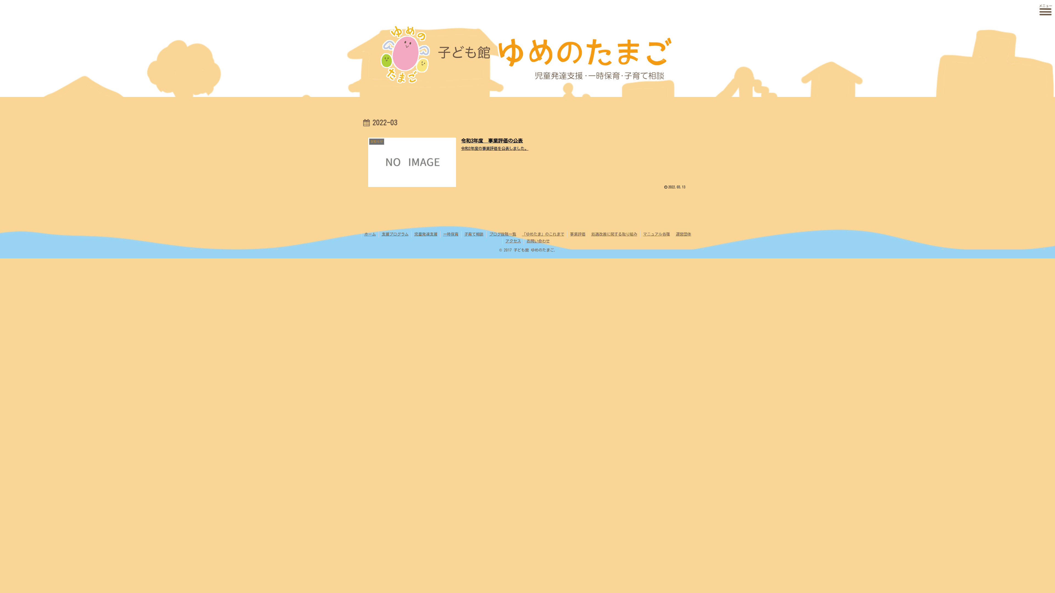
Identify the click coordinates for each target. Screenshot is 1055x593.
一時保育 (451, 234)
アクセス (513, 241)
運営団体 (683, 234)
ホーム (370, 234)
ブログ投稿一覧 (502, 234)
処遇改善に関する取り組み (614, 234)
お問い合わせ (538, 241)
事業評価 (577, 234)
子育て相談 (474, 234)
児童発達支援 (425, 234)
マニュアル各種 (656, 234)
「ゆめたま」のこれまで (543, 234)
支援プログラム (395, 234)
